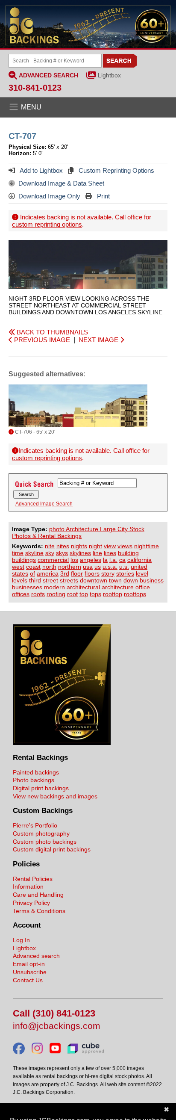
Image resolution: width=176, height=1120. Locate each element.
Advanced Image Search (44, 504)
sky (49, 553)
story (107, 573)
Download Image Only (49, 196)
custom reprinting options (47, 224)
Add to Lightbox (40, 170)
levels (19, 580)
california (139, 559)
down (130, 580)
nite (50, 546)
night (95, 546)
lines (110, 553)
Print (102, 196)
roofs (38, 594)
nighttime (146, 546)
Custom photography (41, 833)
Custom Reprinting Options (115, 170)
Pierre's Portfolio (35, 825)
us (97, 566)
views (124, 546)
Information (28, 886)
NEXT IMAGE (99, 339)
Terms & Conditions (39, 910)
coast (33, 566)
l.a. (113, 559)
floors (92, 573)
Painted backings (36, 772)
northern (69, 566)
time (17, 553)
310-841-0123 (35, 87)
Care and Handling (38, 894)
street (50, 580)
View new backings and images (55, 796)
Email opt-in (29, 963)
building (128, 553)
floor (77, 573)
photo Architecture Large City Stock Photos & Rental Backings (78, 532)
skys (62, 553)
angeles (90, 559)
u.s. (124, 566)
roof (72, 594)
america (48, 573)
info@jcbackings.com (56, 1026)
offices (20, 594)
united (139, 566)
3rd (64, 573)
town (115, 580)
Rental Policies (33, 878)
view (110, 546)
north (49, 566)
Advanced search (36, 955)
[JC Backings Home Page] (62, 742)
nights (79, 546)
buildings (24, 559)
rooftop (112, 594)
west (18, 566)
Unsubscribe (30, 972)
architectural (83, 587)
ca (122, 559)
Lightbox (109, 75)
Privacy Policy (31, 902)
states (20, 573)
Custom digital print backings (52, 849)
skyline (34, 553)
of (32, 573)
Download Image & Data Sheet (61, 183)
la (105, 559)
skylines (80, 553)
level (142, 573)
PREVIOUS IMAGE (41, 339)
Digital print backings (41, 788)
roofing (56, 594)
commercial (53, 559)
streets (69, 580)
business (152, 580)
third (35, 580)
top (83, 594)
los (74, 559)
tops (95, 594)
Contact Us (28, 980)
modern (54, 587)
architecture (118, 587)
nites (62, 546)
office (142, 587)
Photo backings (33, 780)
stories (125, 573)
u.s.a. (110, 566)
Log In (21, 940)
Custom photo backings (44, 841)
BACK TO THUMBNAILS (51, 332)
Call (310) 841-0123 (54, 1014)
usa (88, 566)
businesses (27, 587)
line (97, 553)
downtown (93, 580)
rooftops (135, 594)
